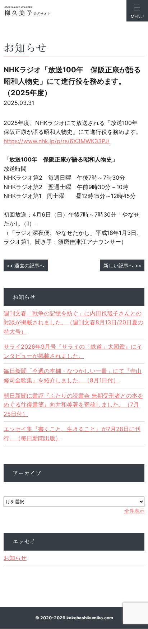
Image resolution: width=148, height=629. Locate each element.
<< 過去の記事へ (25, 265)
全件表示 (134, 511)
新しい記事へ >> (122, 265)
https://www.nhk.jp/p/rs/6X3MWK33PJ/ (57, 141)
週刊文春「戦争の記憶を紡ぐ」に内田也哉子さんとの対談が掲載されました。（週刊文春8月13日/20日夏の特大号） (73, 322)
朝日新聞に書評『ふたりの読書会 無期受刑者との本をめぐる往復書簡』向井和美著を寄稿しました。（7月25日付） (73, 404)
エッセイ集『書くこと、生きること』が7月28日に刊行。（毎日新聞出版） (72, 433)
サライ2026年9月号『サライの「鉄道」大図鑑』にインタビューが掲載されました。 (73, 351)
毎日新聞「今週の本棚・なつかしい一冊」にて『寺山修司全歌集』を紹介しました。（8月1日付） (73, 375)
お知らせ (15, 557)
